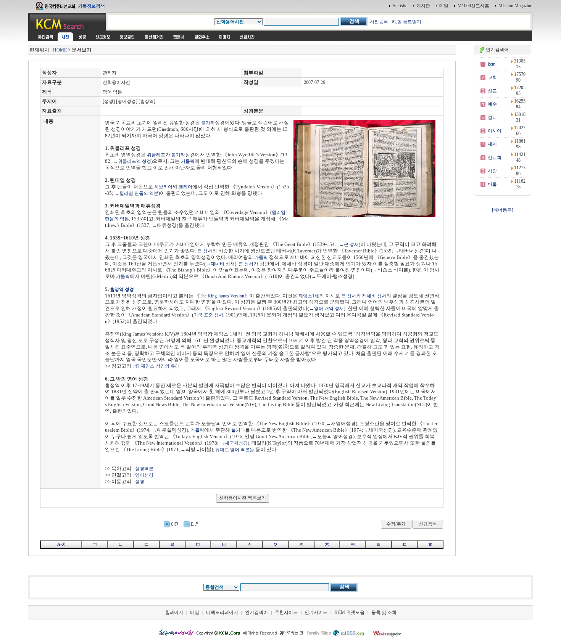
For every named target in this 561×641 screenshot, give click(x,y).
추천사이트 (286, 612)
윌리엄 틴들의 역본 (138, 193)
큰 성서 (351, 244)
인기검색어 (256, 612)
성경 (139, 481)
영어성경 (144, 475)
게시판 (423, 5)
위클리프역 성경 (134, 161)
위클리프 (156, 154)
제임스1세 (308, 296)
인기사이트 (316, 612)
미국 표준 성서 (208, 315)
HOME (60, 50)
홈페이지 (174, 612)
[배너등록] (502, 210)
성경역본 (144, 468)
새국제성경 (236, 443)
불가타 (208, 122)
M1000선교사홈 (473, 5)
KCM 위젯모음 (349, 612)
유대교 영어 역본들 (234, 449)
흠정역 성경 (122, 289)
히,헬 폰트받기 (406, 21)
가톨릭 (188, 161)
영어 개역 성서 (329, 308)
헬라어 (185, 187)
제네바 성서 (223, 264)
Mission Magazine (515, 5)
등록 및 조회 (384, 612)
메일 (443, 5)
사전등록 (379, 21)
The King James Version (222, 296)
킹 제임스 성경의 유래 (157, 366)
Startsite (400, 5)
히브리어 (163, 187)
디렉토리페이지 (222, 612)
